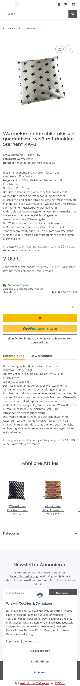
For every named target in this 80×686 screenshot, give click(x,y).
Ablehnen (40, 672)
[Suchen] (72, 14)
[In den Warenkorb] (6, 40)
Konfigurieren (40, 661)
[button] (59, 4)
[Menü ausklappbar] (5, 2)
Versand (48, 271)
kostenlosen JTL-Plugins (34, 683)
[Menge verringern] (7, 307)
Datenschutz (31, 641)
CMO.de (60, 683)
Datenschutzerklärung (24, 576)
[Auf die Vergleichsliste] (59, 49)
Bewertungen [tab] (41, 356)
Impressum (13, 641)
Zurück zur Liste (14, 28)
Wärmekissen (25, 159)
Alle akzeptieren (40, 650)
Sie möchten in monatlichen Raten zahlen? (40, 340)
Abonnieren (63, 593)
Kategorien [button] (11, 533)
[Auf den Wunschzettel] (69, 49)
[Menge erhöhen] (73, 307)
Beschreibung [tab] (14, 356)
